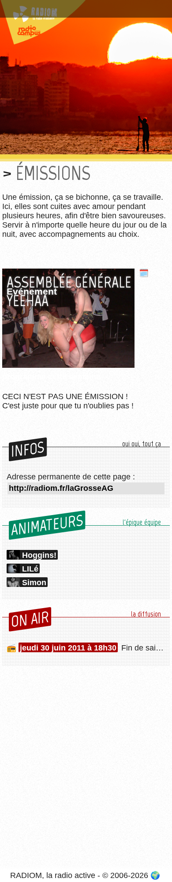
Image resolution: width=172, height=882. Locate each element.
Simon (34, 582)
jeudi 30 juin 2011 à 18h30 (68, 647)
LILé (30, 568)
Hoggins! (39, 555)
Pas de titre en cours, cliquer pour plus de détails (80, 10)
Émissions (53, 173)
